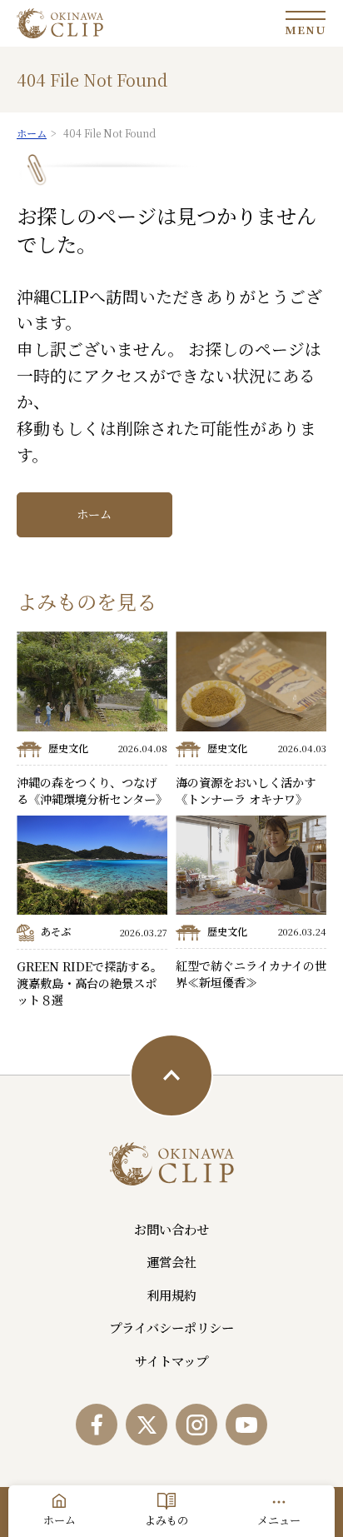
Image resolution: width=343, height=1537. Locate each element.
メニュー (279, 1520)
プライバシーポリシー (171, 1327)
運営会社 (171, 1261)
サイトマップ (171, 1360)
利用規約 (171, 1294)
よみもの (166, 1520)
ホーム (94, 514)
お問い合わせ (171, 1229)
